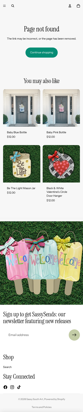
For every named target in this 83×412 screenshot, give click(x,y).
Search (7, 367)
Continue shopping (41, 52)
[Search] (12, 6)
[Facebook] (5, 387)
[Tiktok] (19, 387)
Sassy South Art (34, 399)
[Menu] (4, 5)
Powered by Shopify (54, 399)
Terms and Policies (42, 407)
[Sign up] (74, 335)
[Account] (70, 6)
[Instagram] (12, 387)
